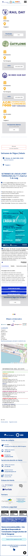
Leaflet (12, 362)
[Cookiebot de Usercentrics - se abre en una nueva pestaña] (21, 262)
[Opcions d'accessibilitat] (24, 552)
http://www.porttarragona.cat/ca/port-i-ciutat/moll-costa (13, 341)
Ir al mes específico (13, 148)
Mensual (14, 146)
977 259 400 (7, 451)
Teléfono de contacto (9, 450)
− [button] (2, 347)
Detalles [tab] (13, 266)
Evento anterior (4, 422)
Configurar (13, 291)
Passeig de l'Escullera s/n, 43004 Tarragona (15, 446)
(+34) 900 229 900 (9, 456)
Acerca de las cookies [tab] (21, 266)
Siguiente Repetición (9, 159)
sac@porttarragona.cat (10, 471)
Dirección (7, 444)
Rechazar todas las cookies (14, 293)
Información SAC (8, 475)
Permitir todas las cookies (14, 288)
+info (14, 129)
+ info (18, 34)
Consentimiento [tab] (5, 266)
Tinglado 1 (7, 165)
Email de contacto (9, 470)
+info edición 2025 (19, 66)
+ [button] (2, 345)
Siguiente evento (13, 422)
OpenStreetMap (20, 362)
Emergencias (7, 455)
